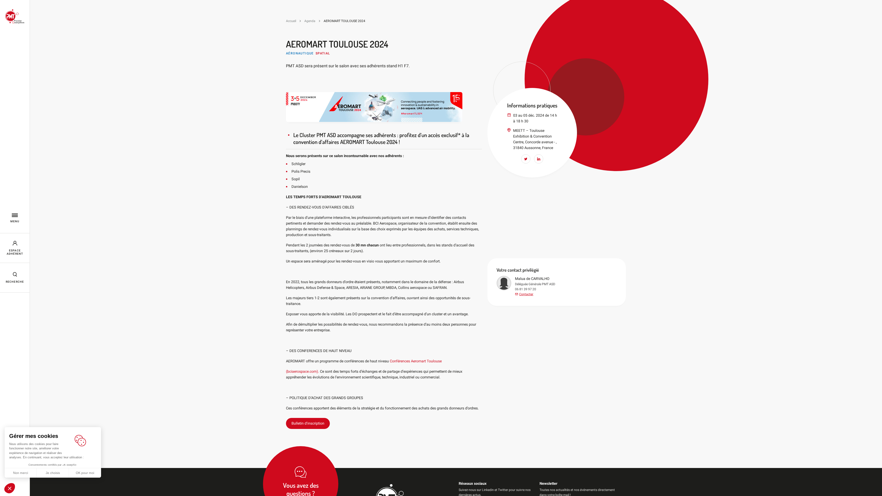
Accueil (291, 21)
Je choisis (53, 473)
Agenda (309, 21)
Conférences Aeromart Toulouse (416, 361)
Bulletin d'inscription (307, 423)
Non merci (20, 473)
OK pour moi (85, 473)
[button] (9, 488)
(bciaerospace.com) (302, 371)
